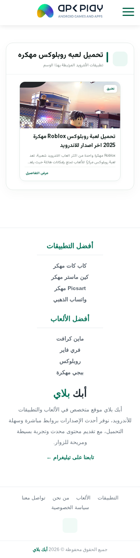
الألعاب (83, 498)
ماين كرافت (70, 338)
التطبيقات (108, 498)
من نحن (60, 498)
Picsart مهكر (70, 288)
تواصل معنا (34, 498)
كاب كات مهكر (70, 266)
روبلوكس (70, 361)
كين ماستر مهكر (70, 277)
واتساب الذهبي (70, 299)
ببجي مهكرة (70, 372)
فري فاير (70, 350)
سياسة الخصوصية (70, 507)
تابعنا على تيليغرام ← (70, 457)
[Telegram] (70, 525)
